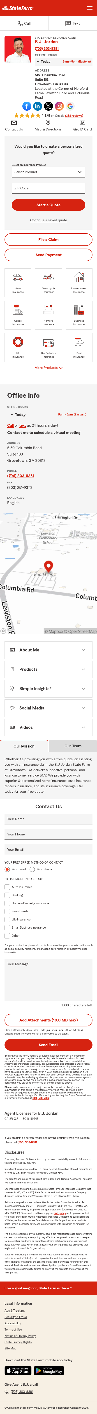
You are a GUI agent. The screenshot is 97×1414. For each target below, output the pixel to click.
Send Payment (49, 255)
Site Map (10, 1348)
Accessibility (13, 1323)
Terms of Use (13, 1329)
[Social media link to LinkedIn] (37, 106)
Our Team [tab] (73, 746)
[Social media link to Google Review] (70, 106)
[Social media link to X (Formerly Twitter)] (48, 106)
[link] (24, 8)
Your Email (15, 849)
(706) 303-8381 (47, 48)
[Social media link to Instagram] (59, 106)
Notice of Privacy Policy (20, 1336)
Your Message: (18, 964)
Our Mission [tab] (24, 746)
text (22, 425)
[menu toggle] (89, 8)
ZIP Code (21, 188)
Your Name (15, 819)
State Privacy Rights (18, 1342)
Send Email (48, 1045)
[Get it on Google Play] (49, 1370)
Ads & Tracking (15, 1310)
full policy (60, 1213)
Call (10, 425)
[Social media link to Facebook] (26, 106)
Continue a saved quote (48, 220)
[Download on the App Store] (18, 1370)
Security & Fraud (16, 1317)
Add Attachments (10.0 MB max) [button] (48, 1020)
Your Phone (16, 834)
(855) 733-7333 (40, 1098)
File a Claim (48, 240)
